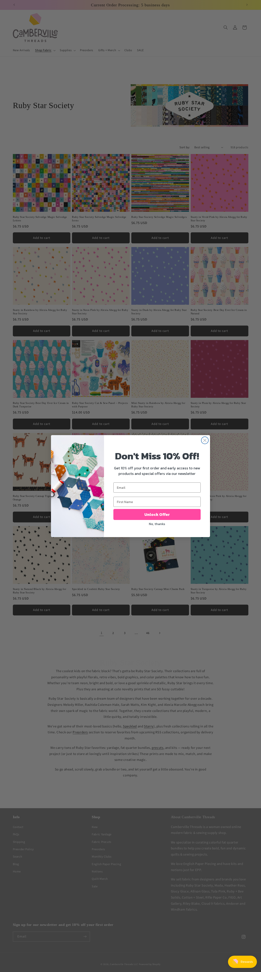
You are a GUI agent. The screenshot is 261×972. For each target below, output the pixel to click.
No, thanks (157, 523)
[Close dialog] (204, 440)
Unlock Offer (157, 514)
